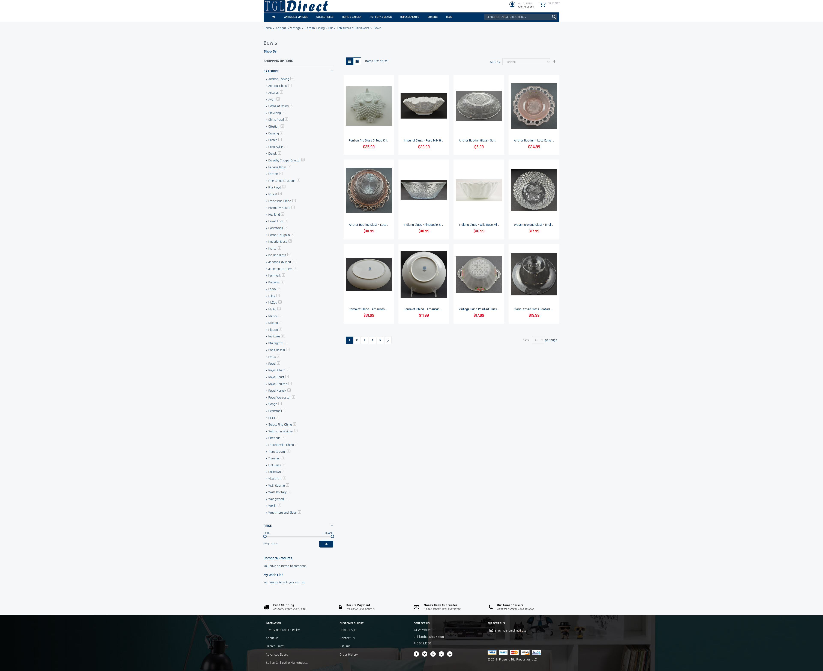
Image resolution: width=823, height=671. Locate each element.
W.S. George (278, 485)
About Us (272, 638)
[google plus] (441, 654)
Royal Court (278, 377)
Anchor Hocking (280, 79)
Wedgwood (277, 499)
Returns (345, 646)
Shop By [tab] (270, 51)
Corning (275, 133)
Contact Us (347, 638)
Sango (274, 404)
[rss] (449, 654)
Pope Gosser (278, 350)
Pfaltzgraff (277, 343)
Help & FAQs (348, 630)
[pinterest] (433, 654)
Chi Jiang (276, 113)
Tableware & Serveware (353, 28)
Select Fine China (281, 424)
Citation (275, 126)
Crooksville (277, 147)
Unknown (276, 472)
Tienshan (276, 458)
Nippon (274, 330)
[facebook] (416, 654)
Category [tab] (271, 71)
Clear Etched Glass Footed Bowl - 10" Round (543, 309)
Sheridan (276, 438)
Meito (274, 309)
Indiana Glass (279, 255)
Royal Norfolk (279, 390)
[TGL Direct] (296, 6)
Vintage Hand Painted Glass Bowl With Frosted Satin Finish (499, 309)
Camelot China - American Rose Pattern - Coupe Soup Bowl (444, 309)
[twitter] (424, 654)
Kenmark (276, 275)
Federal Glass (279, 167)
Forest (274, 194)
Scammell (276, 411)
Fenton (274, 174)
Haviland (275, 214)
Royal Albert (278, 370)
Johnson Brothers (282, 269)
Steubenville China (282, 445)
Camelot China (280, 106)
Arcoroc (275, 92)
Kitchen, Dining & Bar (319, 28)
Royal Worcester (281, 397)
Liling (273, 296)
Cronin (274, 140)
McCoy (274, 302)
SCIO (273, 418)
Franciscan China (281, 201)
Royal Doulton (279, 384)
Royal (273, 363)
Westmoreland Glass (284, 512)
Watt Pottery (279, 492)
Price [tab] (268, 526)
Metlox (274, 316)
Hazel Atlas (277, 221)
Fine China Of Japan (283, 181)
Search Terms (275, 646)
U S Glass (276, 465)
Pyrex (273, 357)
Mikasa (274, 323)
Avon (273, 99)
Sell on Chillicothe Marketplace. (287, 662)
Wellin (274, 506)
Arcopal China (279, 86)
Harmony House (281, 208)
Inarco (274, 248)
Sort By (495, 62)
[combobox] (520, 17)
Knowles (275, 282)
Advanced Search (277, 654)
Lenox (274, 289)
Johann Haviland (281, 262)
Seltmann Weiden (282, 431)
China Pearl (277, 119)
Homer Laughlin (280, 235)
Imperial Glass (279, 241)
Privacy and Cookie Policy (283, 630)
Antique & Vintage (288, 28)
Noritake (276, 336)
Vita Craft (276, 479)
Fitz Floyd (276, 187)
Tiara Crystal (278, 452)
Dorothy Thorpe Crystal (286, 160)
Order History (349, 654)
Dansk (274, 153)
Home (268, 28)
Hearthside (277, 228)
